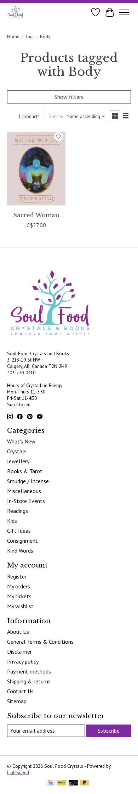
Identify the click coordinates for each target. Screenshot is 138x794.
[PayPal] (62, 783)
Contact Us (20, 691)
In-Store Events (26, 500)
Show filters (69, 96)
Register (17, 576)
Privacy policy (23, 661)
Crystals (17, 451)
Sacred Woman (36, 215)
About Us (18, 631)
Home (13, 36)
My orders (18, 586)
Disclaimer (19, 651)
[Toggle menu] (124, 12)
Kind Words (20, 550)
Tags (30, 36)
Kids (12, 520)
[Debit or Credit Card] (73, 783)
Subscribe (109, 730)
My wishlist (20, 606)
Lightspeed (18, 772)
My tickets (19, 596)
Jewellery (18, 461)
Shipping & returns (29, 681)
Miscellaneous (24, 490)
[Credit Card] (50, 783)
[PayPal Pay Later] (84, 783)
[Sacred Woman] (36, 168)
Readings (17, 510)
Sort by (55, 116)
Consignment (22, 540)
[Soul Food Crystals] (15, 12)
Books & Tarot (24, 471)
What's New (21, 441)
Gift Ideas (19, 530)
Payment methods (29, 671)
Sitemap (17, 701)
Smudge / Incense (28, 481)
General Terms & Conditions (40, 641)
